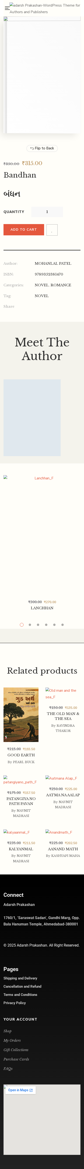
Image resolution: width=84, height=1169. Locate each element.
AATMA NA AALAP (63, 795)
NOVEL (42, 285)
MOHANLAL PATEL (53, 263)
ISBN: (9, 274)
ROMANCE (61, 285)
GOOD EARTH (21, 755)
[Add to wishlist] (52, 230)
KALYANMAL (21, 849)
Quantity (14, 212)
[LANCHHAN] (42, 535)
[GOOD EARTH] (21, 690)
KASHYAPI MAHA (65, 856)
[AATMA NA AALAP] (63, 778)
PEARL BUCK (24, 762)
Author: (11, 263)
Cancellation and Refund (22, 986)
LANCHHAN (42, 608)
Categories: (14, 285)
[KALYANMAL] (21, 832)
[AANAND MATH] (63, 832)
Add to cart (23, 229)
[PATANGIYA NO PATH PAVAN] (21, 780)
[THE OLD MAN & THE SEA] (63, 693)
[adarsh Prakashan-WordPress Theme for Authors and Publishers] (45, 8)
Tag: (7, 296)
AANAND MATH (63, 849)
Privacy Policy (15, 1003)
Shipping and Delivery (20, 978)
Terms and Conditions (20, 995)
